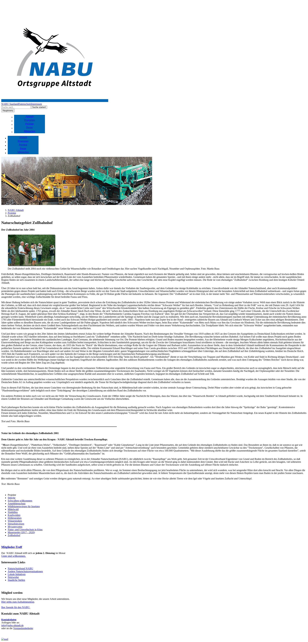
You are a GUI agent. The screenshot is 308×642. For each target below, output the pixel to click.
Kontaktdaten (8, 619)
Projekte (29, 123)
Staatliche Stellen (16, 580)
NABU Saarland (9, 104)
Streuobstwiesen (16, 523)
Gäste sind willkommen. (13, 556)
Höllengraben (14, 518)
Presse (29, 127)
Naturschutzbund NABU (20, 568)
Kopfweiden (14, 515)
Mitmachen (29, 131)
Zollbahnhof (14, 535)
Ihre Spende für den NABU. (15, 607)
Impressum (36, 104)
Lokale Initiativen (17, 574)
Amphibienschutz (17, 503)
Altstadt (30, 116)
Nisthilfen (13, 512)
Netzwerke (13, 577)
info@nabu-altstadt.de (12, 625)
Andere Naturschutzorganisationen (25, 571)
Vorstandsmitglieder (23, 628)
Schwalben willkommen (20, 500)
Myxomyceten (15, 526)
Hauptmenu (8, 110)
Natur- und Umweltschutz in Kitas (25, 529)
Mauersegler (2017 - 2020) (21, 532)
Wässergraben (15, 521)
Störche (11, 497)
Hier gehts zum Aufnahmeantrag (17, 601)
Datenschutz (24, 104)
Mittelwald (13, 509)
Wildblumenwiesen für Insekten (24, 506)
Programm (29, 120)
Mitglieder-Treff (11, 547)
